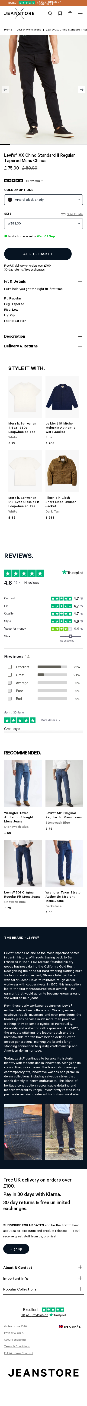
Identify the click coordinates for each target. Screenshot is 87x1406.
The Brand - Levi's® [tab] (21, 938)
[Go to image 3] (24, 144)
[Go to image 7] (63, 144)
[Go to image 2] (14, 144)
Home (8, 30)
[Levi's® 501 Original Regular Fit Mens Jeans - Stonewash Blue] (64, 783)
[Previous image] (5, 89)
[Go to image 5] (43, 144)
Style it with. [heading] (26, 369)
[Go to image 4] (34, 144)
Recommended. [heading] (22, 753)
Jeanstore (13, 1326)
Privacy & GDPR (14, 1333)
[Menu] (79, 13)
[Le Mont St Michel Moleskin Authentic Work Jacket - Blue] (62, 397)
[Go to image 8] (72, 144)
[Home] (19, 13)
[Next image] (81, 89)
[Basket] (70, 13)
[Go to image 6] (53, 144)
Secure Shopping (15, 1340)
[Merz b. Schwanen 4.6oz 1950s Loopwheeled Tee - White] (25, 397)
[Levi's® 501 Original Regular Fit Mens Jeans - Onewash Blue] (23, 863)
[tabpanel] (43, 1052)
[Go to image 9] (82, 144)
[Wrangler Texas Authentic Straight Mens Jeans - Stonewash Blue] (23, 783)
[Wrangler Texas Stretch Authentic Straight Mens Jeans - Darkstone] (64, 863)
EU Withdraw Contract (18, 1353)
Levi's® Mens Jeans (29, 30)
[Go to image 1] (5, 144)
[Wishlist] (60, 13)
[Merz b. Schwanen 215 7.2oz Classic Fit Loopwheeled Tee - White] (25, 471)
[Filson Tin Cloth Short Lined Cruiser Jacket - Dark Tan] (62, 471)
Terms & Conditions (17, 1346)
